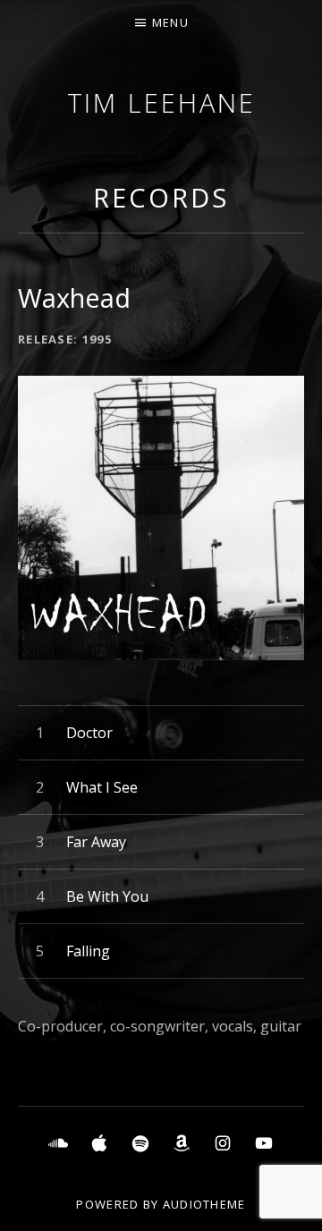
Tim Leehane (161, 102)
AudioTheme (204, 1204)
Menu (170, 22)
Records (160, 197)
